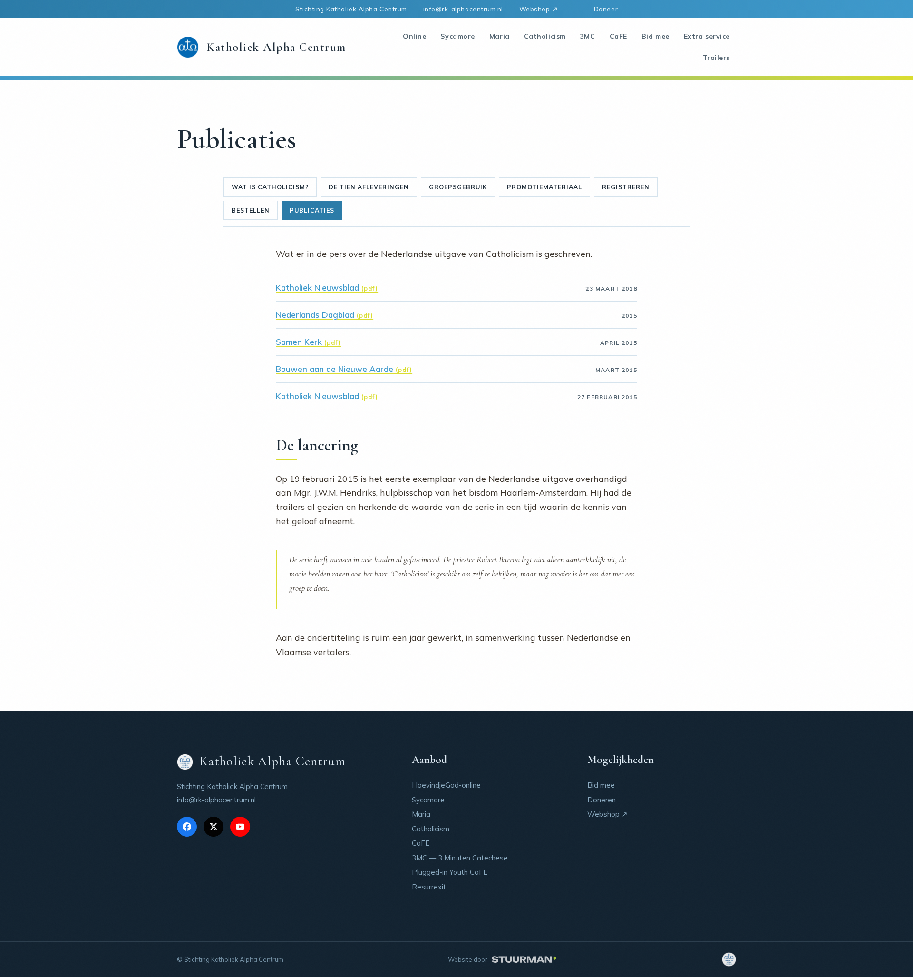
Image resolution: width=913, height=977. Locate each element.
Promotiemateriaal (544, 187)
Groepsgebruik (458, 187)
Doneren (601, 799)
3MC (587, 36)
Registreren (626, 187)
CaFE (618, 36)
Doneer (606, 9)
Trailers (716, 57)
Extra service (707, 36)
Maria (499, 36)
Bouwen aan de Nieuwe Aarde (334, 369)
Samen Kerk (299, 342)
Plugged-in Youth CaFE (449, 872)
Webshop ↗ (538, 9)
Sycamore (457, 36)
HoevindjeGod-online (446, 785)
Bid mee (655, 36)
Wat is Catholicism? (270, 187)
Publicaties (312, 210)
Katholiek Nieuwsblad (317, 288)
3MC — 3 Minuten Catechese (460, 857)
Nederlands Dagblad (315, 315)
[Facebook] (187, 827)
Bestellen (251, 210)
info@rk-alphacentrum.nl (463, 9)
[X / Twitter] (213, 827)
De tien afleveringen (369, 187)
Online (414, 36)
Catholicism (545, 36)
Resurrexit (429, 886)
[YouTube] (240, 827)
